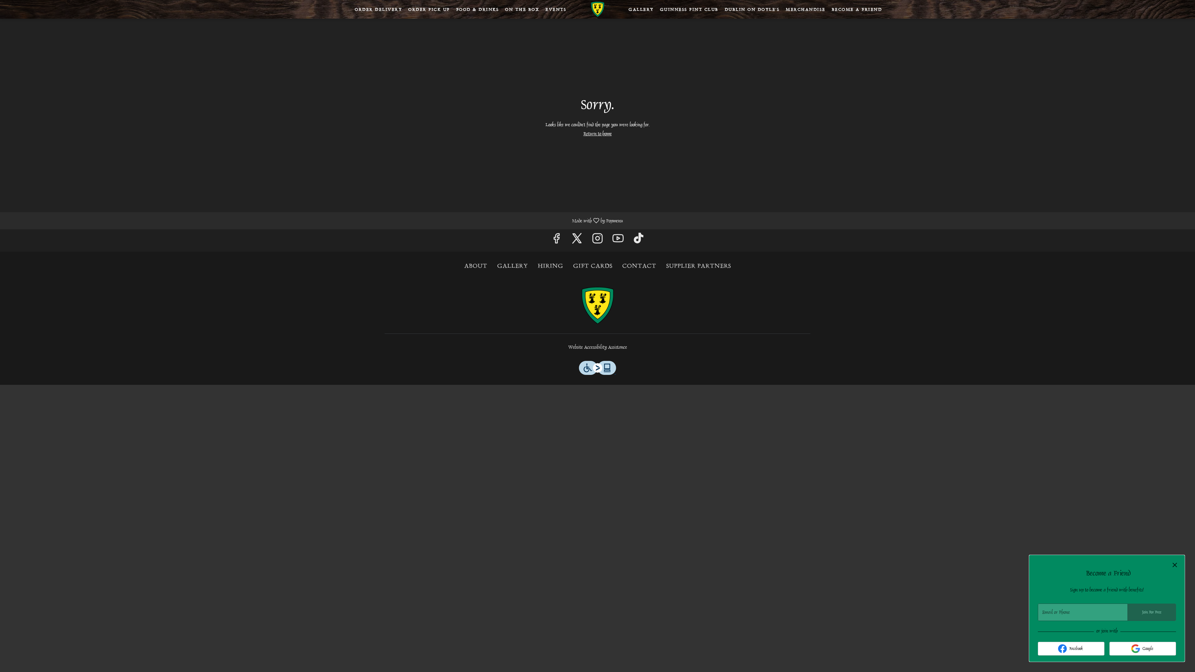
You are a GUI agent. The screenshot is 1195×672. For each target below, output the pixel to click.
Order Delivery (378, 9)
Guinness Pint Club (689, 9)
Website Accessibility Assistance (597, 347)
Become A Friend (857, 9)
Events (556, 9)
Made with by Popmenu (314, 220)
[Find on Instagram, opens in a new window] (597, 240)
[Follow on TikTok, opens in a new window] (638, 240)
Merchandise (806, 9)
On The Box (522, 9)
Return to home (597, 134)
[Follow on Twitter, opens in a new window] (577, 240)
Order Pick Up (429, 9)
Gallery (641, 9)
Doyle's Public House (597, 305)
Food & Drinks (477, 9)
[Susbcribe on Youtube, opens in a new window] (618, 240)
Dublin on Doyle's (752, 9)
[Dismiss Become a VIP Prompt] (1174, 565)
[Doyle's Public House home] (597, 9)
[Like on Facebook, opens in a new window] (556, 240)
